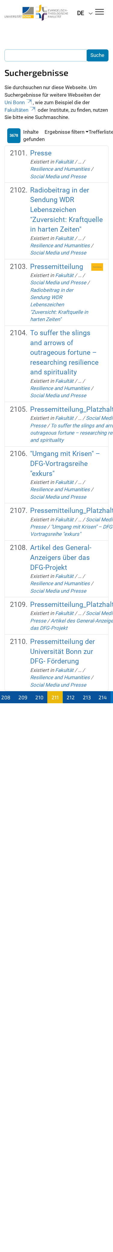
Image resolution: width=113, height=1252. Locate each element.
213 (87, 697)
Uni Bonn (15, 102)
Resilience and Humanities (60, 169)
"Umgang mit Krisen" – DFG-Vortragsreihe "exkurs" (65, 463)
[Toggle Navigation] (99, 12)
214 (103, 697)
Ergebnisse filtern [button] (64, 132)
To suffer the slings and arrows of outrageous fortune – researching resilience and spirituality (64, 352)
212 (71, 697)
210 (39, 697)
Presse (41, 153)
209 (22, 697)
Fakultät (64, 162)
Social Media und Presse (58, 176)
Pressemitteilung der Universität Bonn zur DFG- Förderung (62, 651)
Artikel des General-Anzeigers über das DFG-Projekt (60, 557)
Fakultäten (16, 110)
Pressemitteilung (56, 267)
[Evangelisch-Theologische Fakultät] (36, 13)
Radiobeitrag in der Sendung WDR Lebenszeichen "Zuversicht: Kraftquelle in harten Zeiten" (66, 209)
